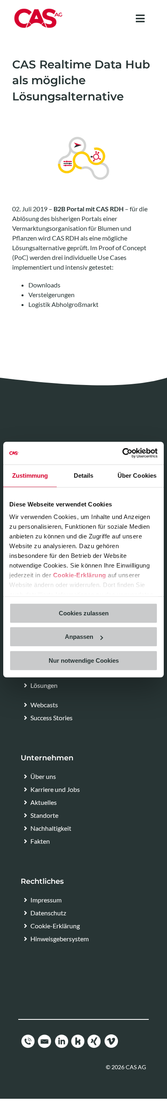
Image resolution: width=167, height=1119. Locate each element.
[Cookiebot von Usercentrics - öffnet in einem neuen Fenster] (122, 453)
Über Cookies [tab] (137, 475)
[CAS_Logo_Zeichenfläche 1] (38, 11)
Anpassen (79, 636)
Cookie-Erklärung (79, 575)
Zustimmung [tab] (30, 475)
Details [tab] (84, 475)
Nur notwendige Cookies (84, 660)
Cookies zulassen (84, 613)
